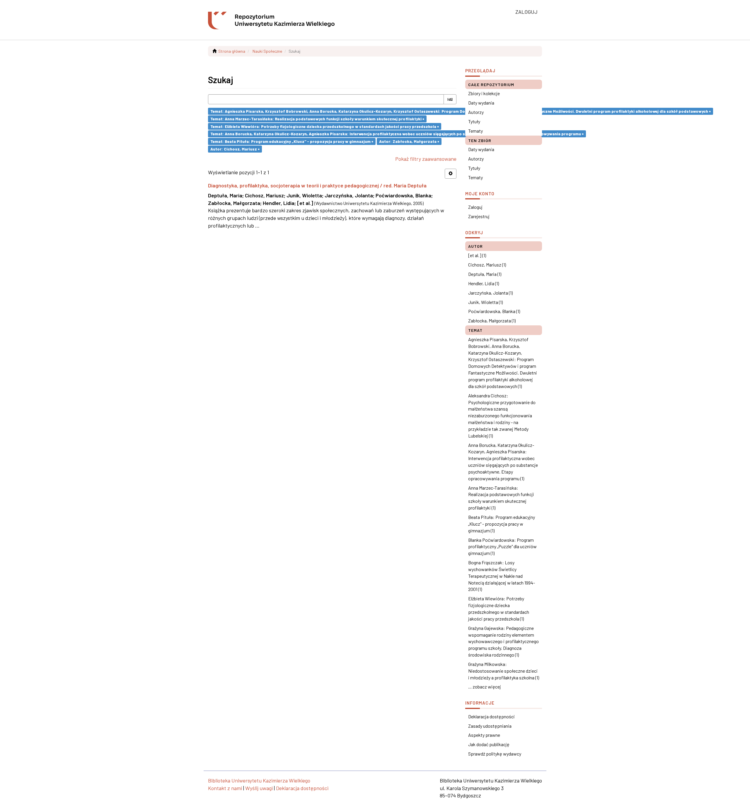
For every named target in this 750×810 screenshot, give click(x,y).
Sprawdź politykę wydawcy (494, 753)
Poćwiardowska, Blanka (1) (494, 311)
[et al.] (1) (477, 255)
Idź (450, 99)
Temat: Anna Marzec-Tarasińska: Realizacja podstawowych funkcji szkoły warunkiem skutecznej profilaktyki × (317, 118)
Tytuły (474, 121)
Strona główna (231, 51)
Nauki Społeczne (267, 51)
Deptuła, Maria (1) (484, 274)
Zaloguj (475, 207)
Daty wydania (481, 102)
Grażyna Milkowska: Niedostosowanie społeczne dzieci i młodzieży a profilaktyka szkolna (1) (503, 670)
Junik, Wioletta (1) (485, 302)
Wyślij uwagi (259, 788)
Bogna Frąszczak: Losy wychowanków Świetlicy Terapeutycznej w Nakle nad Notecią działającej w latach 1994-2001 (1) (501, 576)
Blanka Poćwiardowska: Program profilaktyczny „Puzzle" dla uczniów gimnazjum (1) (502, 546)
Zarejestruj (479, 216)
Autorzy (476, 112)
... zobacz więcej (484, 686)
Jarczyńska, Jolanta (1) (490, 292)
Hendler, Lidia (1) (483, 283)
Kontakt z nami (225, 788)
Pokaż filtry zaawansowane (425, 158)
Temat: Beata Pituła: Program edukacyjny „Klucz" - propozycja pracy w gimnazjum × (291, 141)
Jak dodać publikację (488, 744)
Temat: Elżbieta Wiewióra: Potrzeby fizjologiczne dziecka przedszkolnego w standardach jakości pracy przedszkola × (324, 126)
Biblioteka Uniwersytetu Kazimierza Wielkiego (259, 780)
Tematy (475, 131)
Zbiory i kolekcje (484, 93)
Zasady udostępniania (490, 726)
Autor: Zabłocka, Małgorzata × (409, 141)
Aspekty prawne (484, 735)
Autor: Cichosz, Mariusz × (235, 148)
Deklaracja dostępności (491, 716)
